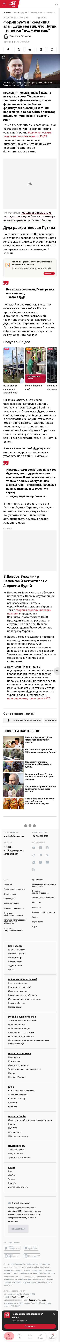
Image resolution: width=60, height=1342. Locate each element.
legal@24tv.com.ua (37, 1300)
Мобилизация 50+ (16, 1024)
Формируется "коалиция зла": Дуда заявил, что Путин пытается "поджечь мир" (43, 12)
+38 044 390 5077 (40, 836)
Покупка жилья (15, 1153)
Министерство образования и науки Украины (30, 1120)
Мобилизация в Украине (22, 1017)
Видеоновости (15, 962)
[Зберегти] (52, 49)
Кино (11, 1087)
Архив (35, 917)
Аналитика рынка (16, 1149)
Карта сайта (37, 922)
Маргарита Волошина (20, 36)
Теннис (11, 1179)
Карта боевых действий (19, 987)
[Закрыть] (54, 1314)
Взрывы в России (16, 1003)
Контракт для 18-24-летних (21, 1032)
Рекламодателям (11, 904)
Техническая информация (43, 898)
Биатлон (12, 1183)
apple (32, 1248)
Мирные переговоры (18, 991)
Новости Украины (16, 953)
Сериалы (12, 1106)
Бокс (10, 1171)
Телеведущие (10, 899)
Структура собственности (43, 912)
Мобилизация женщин (19, 1028)
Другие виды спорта (18, 1187)
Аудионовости (15, 965)
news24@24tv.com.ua (14, 836)
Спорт (11, 1167)
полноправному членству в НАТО (28, 698)
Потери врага (14, 1007)
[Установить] (30, 1320)
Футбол (11, 1175)
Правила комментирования (40, 892)
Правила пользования (14, 908)
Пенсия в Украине (17, 1077)
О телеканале (10, 894)
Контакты (36, 903)
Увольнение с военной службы (23, 1020)
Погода (11, 969)
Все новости (15, 946)
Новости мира (20, 12)
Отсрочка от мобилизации (21, 1036)
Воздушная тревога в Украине (22, 995)
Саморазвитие (15, 1132)
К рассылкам (18, 1229)
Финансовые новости (18, 1065)
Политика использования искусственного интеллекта (15, 922)
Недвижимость (16, 1145)
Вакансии (36, 907)
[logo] (12, 4)
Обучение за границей (19, 1136)
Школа (11, 1124)
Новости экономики (19, 1053)
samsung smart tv (32, 1256)
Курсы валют (14, 1061)
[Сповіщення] (56, 4)
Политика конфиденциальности (13, 914)
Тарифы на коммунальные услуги (24, 1069)
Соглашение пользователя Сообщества (44, 885)
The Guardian (22, 41)
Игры (34, 927)
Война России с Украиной (22, 979)
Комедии (12, 1102)
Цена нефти (14, 1057)
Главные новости (16, 950)
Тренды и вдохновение (19, 1157)
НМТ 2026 (12, 1128)
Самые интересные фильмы (21, 1090)
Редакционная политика (14, 889)
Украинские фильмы (18, 1094)
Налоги (11, 1073)
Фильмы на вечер (16, 1098)
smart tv (12, 1256)
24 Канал (7, 12)
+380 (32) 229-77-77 (20, 1297)
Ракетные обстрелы (17, 983)
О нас (6, 880)
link (34, 847)
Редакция (8, 884)
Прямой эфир (14, 958)
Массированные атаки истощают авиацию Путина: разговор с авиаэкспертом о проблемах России (29, 216)
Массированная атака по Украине (24, 999)
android (12, 1248)
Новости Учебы (17, 1116)
